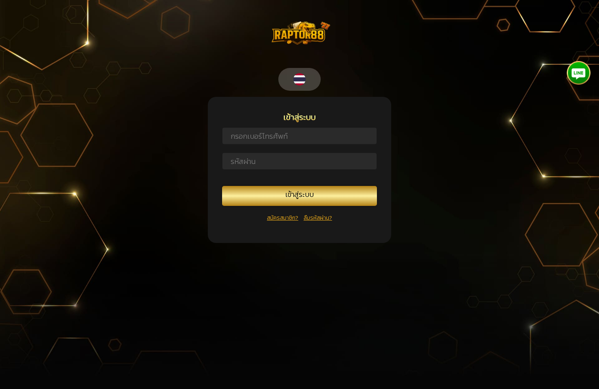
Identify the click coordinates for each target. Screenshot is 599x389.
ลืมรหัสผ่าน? (318, 218)
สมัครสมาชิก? (282, 218)
